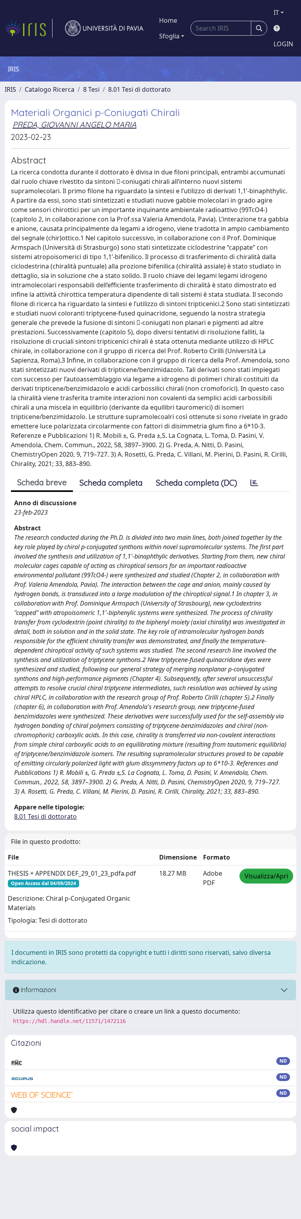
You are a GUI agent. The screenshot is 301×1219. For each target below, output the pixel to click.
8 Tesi (91, 89)
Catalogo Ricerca (49, 89)
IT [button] (276, 12)
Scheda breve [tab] (42, 482)
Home (168, 20)
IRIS (10, 89)
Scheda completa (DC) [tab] (196, 483)
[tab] (254, 483)
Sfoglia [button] (169, 36)
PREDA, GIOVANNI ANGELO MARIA (74, 124)
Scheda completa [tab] (111, 483)
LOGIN (283, 44)
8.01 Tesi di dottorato (139, 89)
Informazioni (37, 990)
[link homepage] (29, 28)
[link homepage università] (104, 28)
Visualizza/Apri (266, 876)
